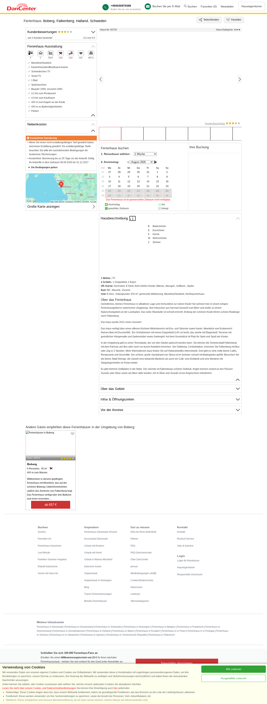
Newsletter (227, 6)
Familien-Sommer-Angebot (52, 559)
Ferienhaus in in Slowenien (64, 634)
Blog (86, 587)
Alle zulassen (233, 669)
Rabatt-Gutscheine (48, 566)
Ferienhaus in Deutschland (79, 626)
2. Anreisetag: (110, 161)
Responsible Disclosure (189, 574)
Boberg (49, 21)
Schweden (98, 21)
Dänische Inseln (92, 566)
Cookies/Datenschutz (142, 580)
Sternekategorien (140, 601)
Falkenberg (65, 21)
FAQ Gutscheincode (141, 552)
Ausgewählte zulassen (233, 678)
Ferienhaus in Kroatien (148, 631)
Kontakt (181, 532)
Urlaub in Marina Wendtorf (98, 559)
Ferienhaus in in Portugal (201, 631)
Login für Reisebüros (188, 560)
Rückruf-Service (185, 538)
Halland (82, 21)
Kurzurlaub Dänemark (96, 538)
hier (116, 688)
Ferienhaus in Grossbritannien (69, 631)
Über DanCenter (139, 559)
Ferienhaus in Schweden (108, 626)
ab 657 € (51, 504)
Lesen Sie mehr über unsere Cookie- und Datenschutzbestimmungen (39, 688)
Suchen (192, 6)
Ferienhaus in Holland (99, 631)
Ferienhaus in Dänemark (50, 626)
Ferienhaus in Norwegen (137, 626)
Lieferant (135, 594)
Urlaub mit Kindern (94, 545)
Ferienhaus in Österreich (162, 634)
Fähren (134, 538)
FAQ (133, 545)
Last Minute (44, 552)
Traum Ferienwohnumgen (98, 594)
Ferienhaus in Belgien (163, 626)
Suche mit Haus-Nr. (48, 573)
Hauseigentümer (251, 6)
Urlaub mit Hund (93, 552)
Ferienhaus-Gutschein (49, 545)
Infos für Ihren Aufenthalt (143, 532)
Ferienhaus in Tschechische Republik (127, 634)
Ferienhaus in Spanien (93, 634)
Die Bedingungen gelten (44, 167)
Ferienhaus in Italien (123, 631)
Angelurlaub (90, 573)
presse (134, 566)
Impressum (136, 587)
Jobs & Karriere (185, 545)
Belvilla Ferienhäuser (95, 601)
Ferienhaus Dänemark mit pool (100, 532)
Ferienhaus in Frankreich (190, 626)
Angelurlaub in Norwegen (98, 580)
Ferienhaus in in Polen (174, 631)
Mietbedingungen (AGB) (143, 573)
